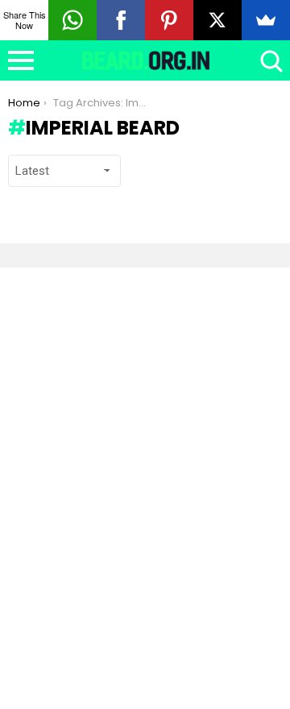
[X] (217, 20)
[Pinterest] (169, 20)
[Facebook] (121, 20)
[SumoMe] (266, 20)
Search (270, 60)
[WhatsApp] (72, 20)
